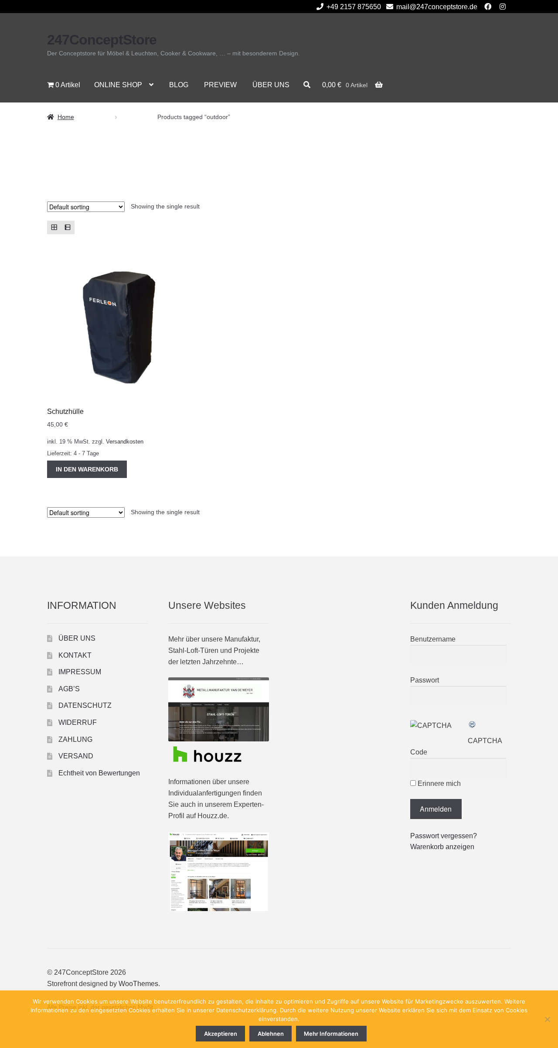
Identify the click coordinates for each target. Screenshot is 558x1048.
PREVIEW (220, 85)
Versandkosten (124, 442)
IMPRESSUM (79, 672)
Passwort (424, 680)
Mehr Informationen (331, 1033)
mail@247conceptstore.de (436, 6)
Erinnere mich (438, 783)
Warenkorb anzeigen (442, 846)
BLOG (178, 85)
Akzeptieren (220, 1033)
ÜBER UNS (270, 85)
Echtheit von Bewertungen (99, 773)
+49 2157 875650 (354, 6)
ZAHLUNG (75, 739)
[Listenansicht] (67, 227)
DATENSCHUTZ (85, 705)
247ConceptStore (102, 40)
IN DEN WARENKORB (87, 469)
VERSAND (75, 756)
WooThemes (138, 983)
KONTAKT (75, 655)
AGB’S (69, 689)
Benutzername (433, 639)
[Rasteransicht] (54, 227)
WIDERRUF (77, 722)
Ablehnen (271, 1033)
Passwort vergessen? (443, 836)
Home (66, 116)
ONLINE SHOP (118, 85)
